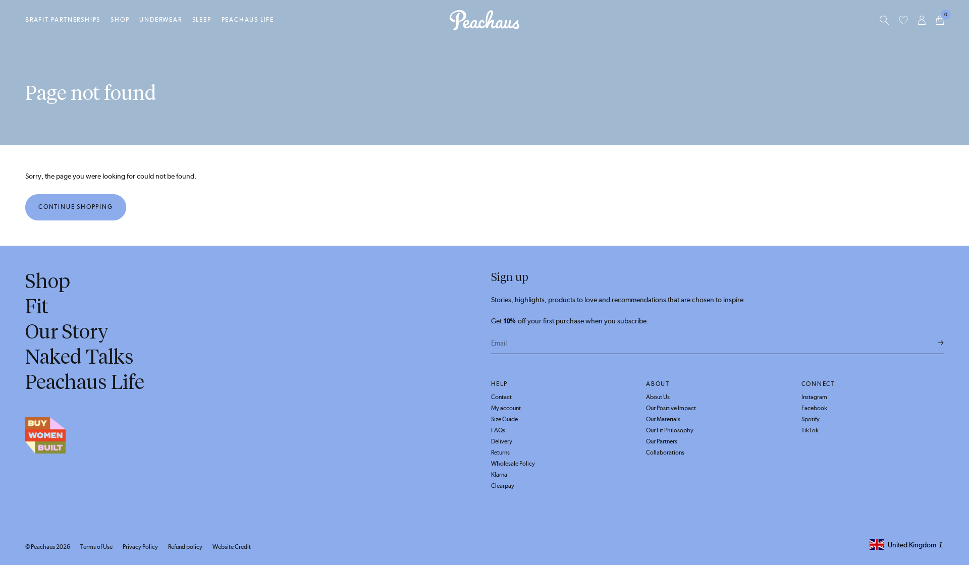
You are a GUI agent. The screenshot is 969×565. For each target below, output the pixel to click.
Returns (500, 452)
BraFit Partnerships (62, 19)
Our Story (67, 331)
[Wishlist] (903, 20)
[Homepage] (484, 20)
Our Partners (661, 441)
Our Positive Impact (671, 408)
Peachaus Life (248, 19)
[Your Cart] (940, 20)
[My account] (922, 20)
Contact (501, 397)
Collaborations (665, 452)
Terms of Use (96, 546)
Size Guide (504, 419)
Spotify (810, 419)
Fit (36, 306)
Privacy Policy (140, 546)
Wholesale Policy (513, 463)
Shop (120, 19)
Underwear (160, 19)
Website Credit (231, 546)
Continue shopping (75, 206)
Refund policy (185, 546)
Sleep (201, 19)
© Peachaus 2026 (47, 546)
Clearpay (502, 485)
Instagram (814, 397)
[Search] (884, 20)
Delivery (501, 441)
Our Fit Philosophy (669, 430)
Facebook (814, 408)
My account (506, 408)
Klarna (499, 474)
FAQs (498, 430)
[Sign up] (941, 343)
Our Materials (663, 419)
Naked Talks (79, 357)
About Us (658, 397)
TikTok (810, 430)
